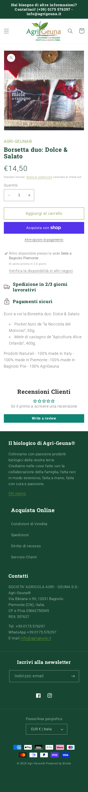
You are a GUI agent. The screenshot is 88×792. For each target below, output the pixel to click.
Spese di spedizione (39, 177)
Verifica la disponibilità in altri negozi (41, 271)
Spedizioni (20, 535)
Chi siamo (17, 493)
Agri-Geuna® (37, 763)
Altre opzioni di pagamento (44, 240)
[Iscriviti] (73, 676)
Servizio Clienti (24, 557)
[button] (6, 31)
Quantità (11, 185)
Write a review (44, 418)
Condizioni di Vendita (29, 524)
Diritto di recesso (26, 546)
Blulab (67, 763)
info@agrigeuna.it (36, 638)
